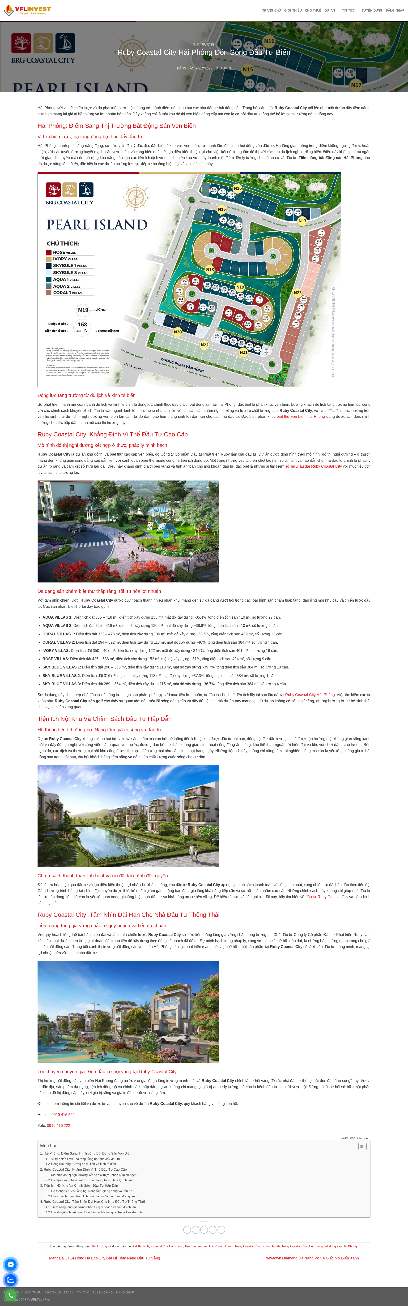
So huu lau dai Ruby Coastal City (284, 1246)
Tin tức (348, 10)
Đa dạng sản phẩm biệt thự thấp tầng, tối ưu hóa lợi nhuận (91, 1180)
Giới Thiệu (293, 10)
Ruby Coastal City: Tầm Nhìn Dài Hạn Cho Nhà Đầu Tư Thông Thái (94, 1201)
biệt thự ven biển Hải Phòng (301, 416)
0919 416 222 (63, 1115)
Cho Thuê (313, 10)
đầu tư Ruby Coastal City (327, 897)
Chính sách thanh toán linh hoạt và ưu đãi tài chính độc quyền (93, 1196)
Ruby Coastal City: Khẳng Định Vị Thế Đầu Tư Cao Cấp (85, 1169)
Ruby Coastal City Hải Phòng (310, 695)
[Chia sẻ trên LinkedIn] (221, 1230)
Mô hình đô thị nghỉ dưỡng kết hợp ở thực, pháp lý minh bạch (93, 1175)
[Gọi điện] (11, 1295)
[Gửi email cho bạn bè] (204, 1230)
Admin (225, 68)
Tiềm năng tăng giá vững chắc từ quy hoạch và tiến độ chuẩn (93, 1207)
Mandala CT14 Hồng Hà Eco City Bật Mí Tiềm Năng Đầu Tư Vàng (104, 1258)
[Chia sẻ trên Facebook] (187, 1230)
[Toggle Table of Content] (360, 1146)
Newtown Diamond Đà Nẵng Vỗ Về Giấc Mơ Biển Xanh (312, 1258)
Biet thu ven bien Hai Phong (204, 1246)
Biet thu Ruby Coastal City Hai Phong (157, 1246)
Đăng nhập (395, 10)
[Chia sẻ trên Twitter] (196, 1230)
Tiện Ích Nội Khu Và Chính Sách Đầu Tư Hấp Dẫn (81, 1185)
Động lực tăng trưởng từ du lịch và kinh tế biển (83, 1164)
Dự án (330, 10)
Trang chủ (271, 10)
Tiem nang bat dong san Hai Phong (333, 1246)
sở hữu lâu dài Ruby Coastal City (313, 466)
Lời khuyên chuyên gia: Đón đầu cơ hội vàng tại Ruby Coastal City (97, 1212)
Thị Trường (203, 44)
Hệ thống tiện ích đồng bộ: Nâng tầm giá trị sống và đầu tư (91, 1191)
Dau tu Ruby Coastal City (242, 1246)
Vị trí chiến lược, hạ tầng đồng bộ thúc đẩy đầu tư (85, 1159)
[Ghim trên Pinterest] (213, 1230)
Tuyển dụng (372, 10)
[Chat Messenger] (11, 1265)
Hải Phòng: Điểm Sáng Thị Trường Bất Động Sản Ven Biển (87, 1153)
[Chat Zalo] (11, 1280)
